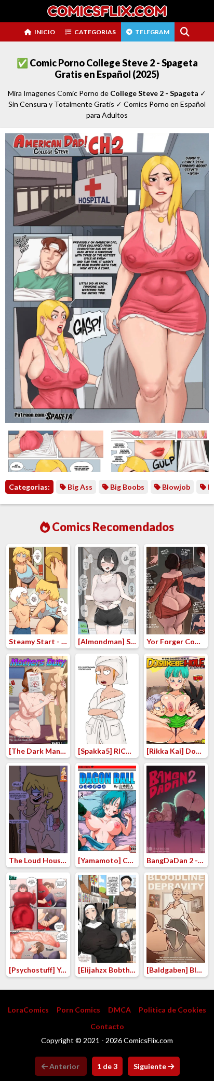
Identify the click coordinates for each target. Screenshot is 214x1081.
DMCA (119, 1009)
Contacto (107, 1026)
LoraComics (28, 1009)
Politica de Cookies (172, 1009)
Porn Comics (78, 1009)
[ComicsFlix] (107, 11)
